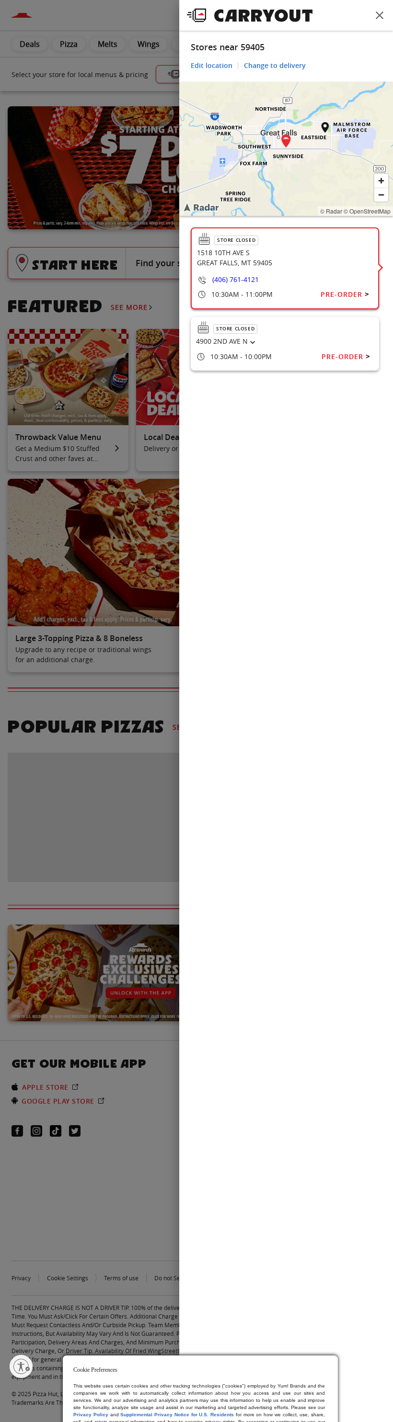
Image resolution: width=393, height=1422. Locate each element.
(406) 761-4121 (235, 279)
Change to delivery (275, 65)
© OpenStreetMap (367, 211)
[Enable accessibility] (21, 1366)
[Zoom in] (381, 181)
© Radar (331, 211)
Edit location (211, 65)
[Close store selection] (379, 15)
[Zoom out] (381, 195)
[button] (286, 142)
